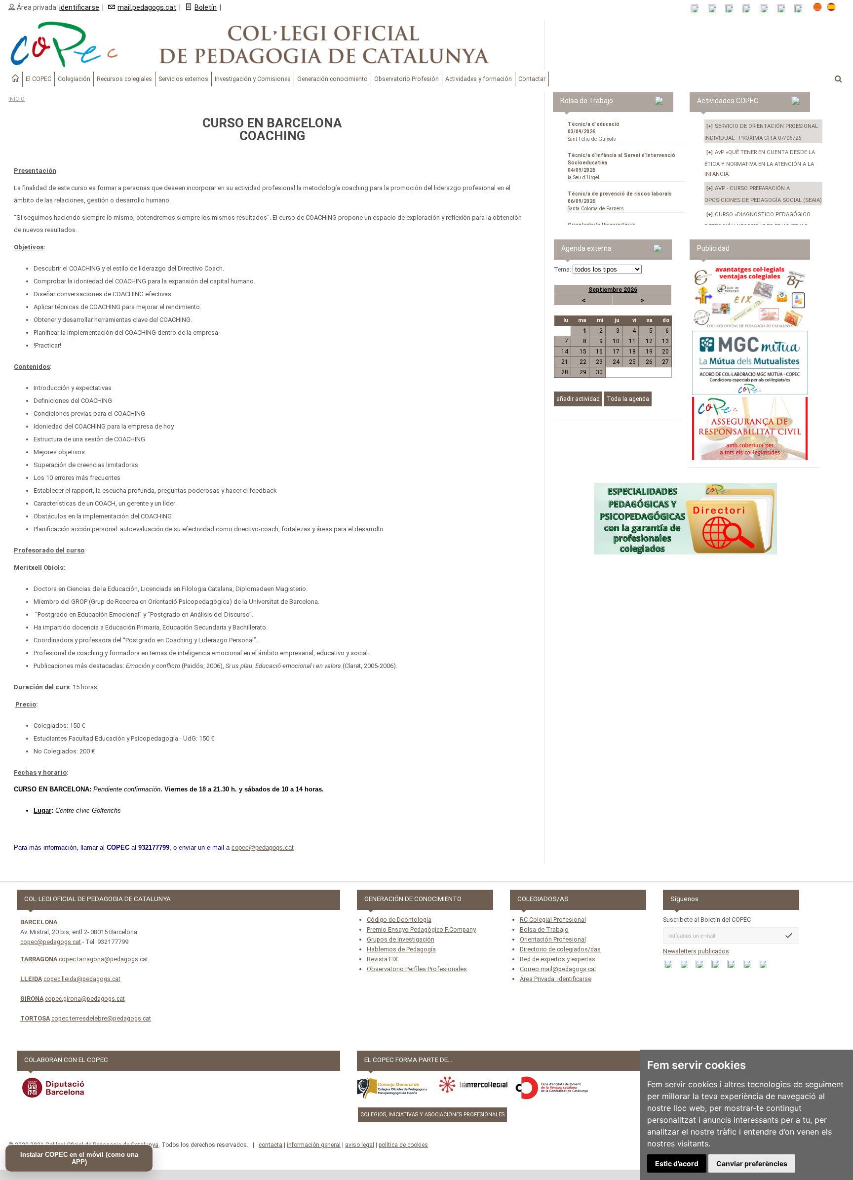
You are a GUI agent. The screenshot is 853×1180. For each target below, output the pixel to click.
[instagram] (784, 8)
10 (616, 341)
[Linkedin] (766, 8)
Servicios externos (183, 78)
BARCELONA (38, 922)
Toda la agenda (628, 398)
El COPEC (38, 78)
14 (564, 351)
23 (599, 361)
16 (599, 351)
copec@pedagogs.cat (50, 941)
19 (649, 351)
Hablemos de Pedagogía (401, 949)
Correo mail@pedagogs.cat (558, 969)
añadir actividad (578, 398)
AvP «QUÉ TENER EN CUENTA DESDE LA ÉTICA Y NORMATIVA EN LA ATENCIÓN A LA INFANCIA (759, 163)
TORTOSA (35, 1018)
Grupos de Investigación (400, 939)
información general (314, 1144)
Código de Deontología (399, 919)
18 (632, 351)
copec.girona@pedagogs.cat (85, 998)
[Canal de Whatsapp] (715, 8)
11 (632, 341)
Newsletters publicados (696, 951)
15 (583, 351)
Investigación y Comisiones (253, 78)
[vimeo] (801, 8)
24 (616, 361)
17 (616, 351)
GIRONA (31, 998)
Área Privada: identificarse (555, 979)
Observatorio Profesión (406, 78)
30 (599, 372)
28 (564, 372)
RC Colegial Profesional (553, 919)
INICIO (16, 99)
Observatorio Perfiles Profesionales (417, 969)
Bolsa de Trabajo (544, 929)
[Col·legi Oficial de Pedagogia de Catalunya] (272, 44)
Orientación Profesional (553, 939)
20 (665, 351)
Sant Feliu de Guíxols (594, 131)
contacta (270, 1144)
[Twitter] (749, 8)
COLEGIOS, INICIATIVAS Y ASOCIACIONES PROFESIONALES (432, 1114)
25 (632, 361)
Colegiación (74, 78)
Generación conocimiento (332, 78)
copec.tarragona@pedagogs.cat (103, 959)
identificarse (79, 7)
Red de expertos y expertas (557, 959)
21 (564, 361)
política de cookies (403, 1144)
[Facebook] (732, 8)
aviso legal (359, 1144)
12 (649, 341)
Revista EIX (382, 959)
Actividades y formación (478, 78)
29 (583, 372)
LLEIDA (31, 979)
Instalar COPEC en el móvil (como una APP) (79, 1158)
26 (649, 361)
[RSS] (697, 8)
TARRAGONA (38, 959)
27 (665, 361)
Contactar (531, 78)
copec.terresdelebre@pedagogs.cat (101, 1018)
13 (665, 341)
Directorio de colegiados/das (560, 949)
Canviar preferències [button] (751, 1163)
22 (583, 361)
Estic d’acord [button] (676, 1163)
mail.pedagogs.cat (146, 7)
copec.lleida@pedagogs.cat (81, 979)
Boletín (205, 7)
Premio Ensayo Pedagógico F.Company (421, 929)
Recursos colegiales (124, 78)
